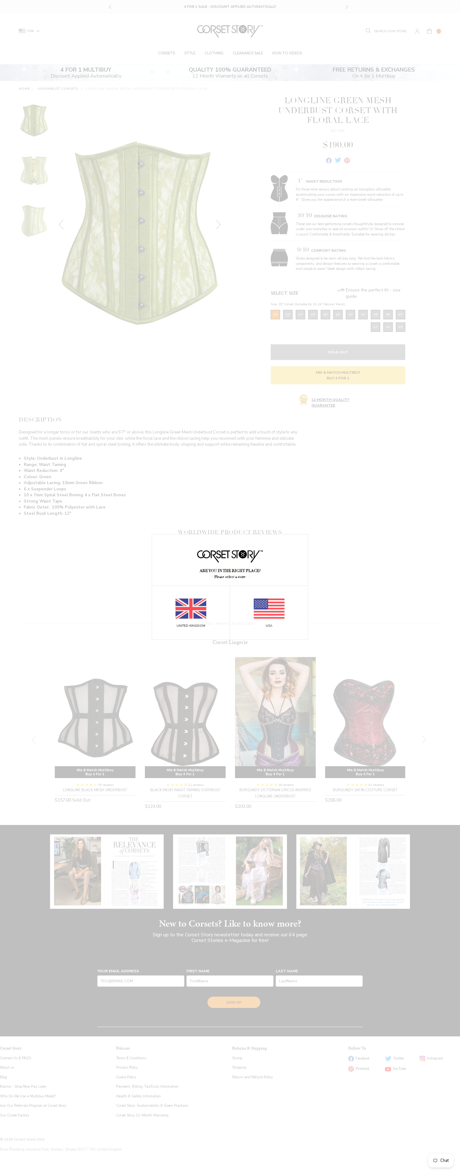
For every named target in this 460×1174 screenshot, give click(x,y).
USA (269, 626)
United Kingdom (190, 626)
